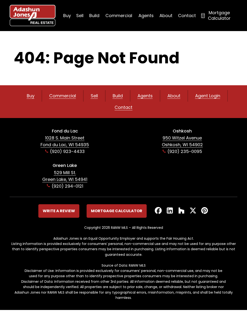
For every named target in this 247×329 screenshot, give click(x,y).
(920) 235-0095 (184, 151)
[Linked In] (169, 211)
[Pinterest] (204, 211)
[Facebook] (158, 211)
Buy (67, 16)
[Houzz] (181, 211)
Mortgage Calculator (219, 15)
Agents (146, 16)
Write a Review (59, 211)
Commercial (118, 16)
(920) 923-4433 (67, 151)
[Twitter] (193, 211)
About (165, 16)
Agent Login (207, 96)
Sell (79, 16)
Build (94, 16)
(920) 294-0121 (67, 186)
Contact (187, 16)
